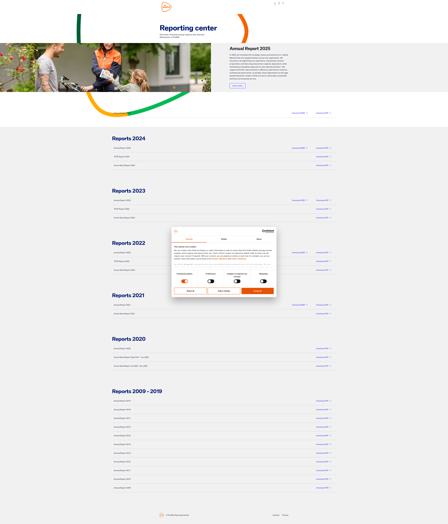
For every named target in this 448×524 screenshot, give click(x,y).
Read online (238, 86)
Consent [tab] (189, 239)
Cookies (276, 515)
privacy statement (219, 259)
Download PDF (322, 113)
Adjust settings (224, 291)
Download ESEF (298, 113)
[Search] (283, 3)
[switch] (211, 281)
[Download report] (274, 3)
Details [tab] (224, 239)
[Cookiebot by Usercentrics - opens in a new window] (264, 231)
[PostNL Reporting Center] (166, 7)
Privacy (285, 515)
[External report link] (279, 3)
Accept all (258, 291)
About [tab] (259, 239)
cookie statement (238, 259)
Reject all (190, 291)
